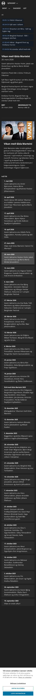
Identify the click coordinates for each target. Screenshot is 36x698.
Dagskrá (17, 8)
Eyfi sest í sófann (12, 24)
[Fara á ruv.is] (3, 3)
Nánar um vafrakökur (24, 677)
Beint (4, 8)
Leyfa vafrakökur (18, 693)
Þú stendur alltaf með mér (16, 49)
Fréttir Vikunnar (12, 20)
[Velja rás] (9, 8)
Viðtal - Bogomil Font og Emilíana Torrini (15, 43)
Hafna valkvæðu (18, 688)
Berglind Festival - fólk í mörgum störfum (15, 37)
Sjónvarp (11, 3)
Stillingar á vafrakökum (18, 683)
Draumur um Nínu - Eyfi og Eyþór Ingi (16, 30)
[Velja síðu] (17, 3)
